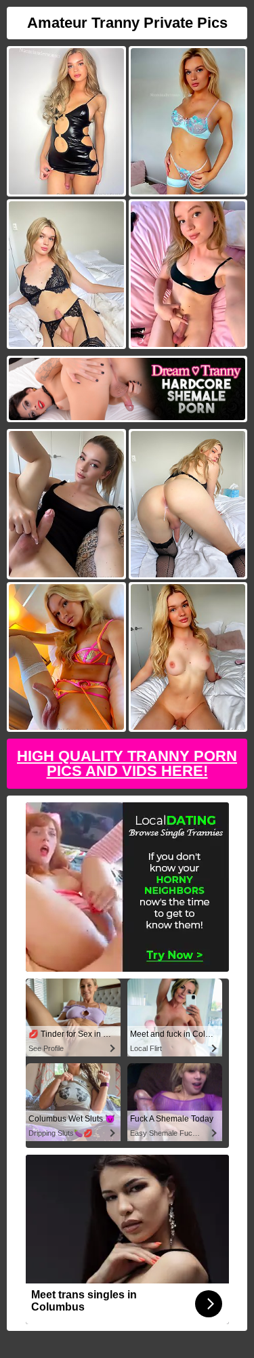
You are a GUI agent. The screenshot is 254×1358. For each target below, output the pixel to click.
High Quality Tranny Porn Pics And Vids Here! (127, 763)
